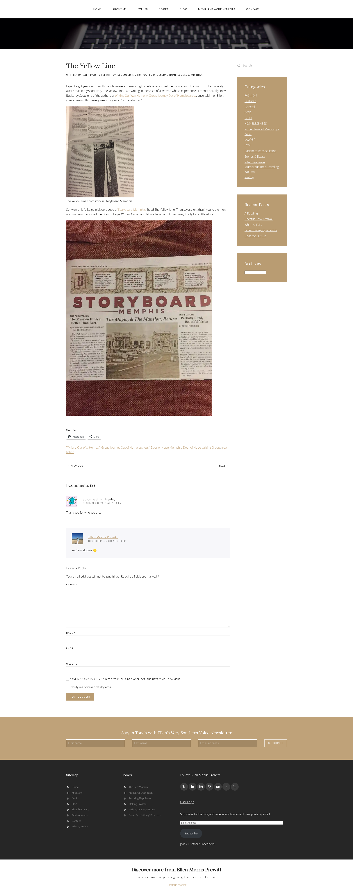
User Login (187, 802)
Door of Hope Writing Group (201, 447)
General (162, 74)
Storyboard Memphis (132, 210)
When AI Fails (253, 225)
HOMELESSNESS (179, 74)
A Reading (251, 213)
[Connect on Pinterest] (209, 787)
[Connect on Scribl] (235, 787)
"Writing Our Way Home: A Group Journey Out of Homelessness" (108, 447)
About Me (120, 9)
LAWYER (250, 140)
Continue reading (176, 885)
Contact (253, 9)
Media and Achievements (216, 9)
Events (143, 9)
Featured (250, 101)
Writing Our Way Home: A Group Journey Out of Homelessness (155, 96)
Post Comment (80, 696)
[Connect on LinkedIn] (192, 787)
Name (70, 632)
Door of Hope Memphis (166, 447)
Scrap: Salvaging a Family (261, 230)
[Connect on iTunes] (226, 787)
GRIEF (248, 118)
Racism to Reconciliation (260, 151)
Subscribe (275, 743)
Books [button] (164, 9)
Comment (72, 584)
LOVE (248, 145)
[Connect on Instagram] (201, 787)
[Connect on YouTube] (218, 787)
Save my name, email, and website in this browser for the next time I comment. (125, 679)
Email (71, 648)
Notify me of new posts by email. (92, 687)
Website (71, 663)
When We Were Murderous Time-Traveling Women (262, 167)
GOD (248, 112)
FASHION (251, 95)
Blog (183, 9)
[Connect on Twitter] (184, 787)
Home (97, 9)
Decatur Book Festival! (259, 219)
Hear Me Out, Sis (255, 236)
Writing (196, 74)
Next (222, 465)
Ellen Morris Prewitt (97, 74)
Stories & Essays (255, 157)
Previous (77, 465)
